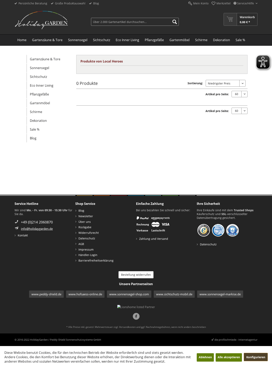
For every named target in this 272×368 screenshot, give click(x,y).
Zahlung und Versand (153, 239)
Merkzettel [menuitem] (223, 3)
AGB (81, 244)
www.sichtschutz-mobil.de (174, 294)
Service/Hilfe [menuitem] (245, 3)
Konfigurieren (255, 357)
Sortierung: (195, 83)
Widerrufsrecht (88, 233)
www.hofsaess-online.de (85, 294)
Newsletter (85, 216)
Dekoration (38, 120)
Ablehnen (205, 357)
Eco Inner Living (41, 85)
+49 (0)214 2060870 (37, 222)
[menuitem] (135, 19)
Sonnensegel (39, 68)
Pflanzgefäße (39, 94)
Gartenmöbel (40, 103)
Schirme (36, 112)
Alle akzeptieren (229, 357)
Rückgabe (84, 227)
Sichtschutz (38, 76)
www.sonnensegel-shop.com (129, 294)
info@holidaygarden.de (37, 229)
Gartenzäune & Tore (45, 59)
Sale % (34, 129)
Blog (96, 3)
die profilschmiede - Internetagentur (235, 339)
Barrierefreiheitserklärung (95, 260)
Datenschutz (86, 238)
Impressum (86, 249)
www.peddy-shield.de (46, 294)
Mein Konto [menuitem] (200, 3)
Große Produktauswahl (70, 3)
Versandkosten (127, 327)
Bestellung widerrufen (136, 275)
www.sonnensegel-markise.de (220, 294)
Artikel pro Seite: (217, 94)
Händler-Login (87, 255)
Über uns (84, 222)
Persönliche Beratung (33, 3)
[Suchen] (174, 22)
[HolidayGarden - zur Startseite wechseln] (41, 20)
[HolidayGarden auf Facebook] (136, 316)
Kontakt (23, 235)
